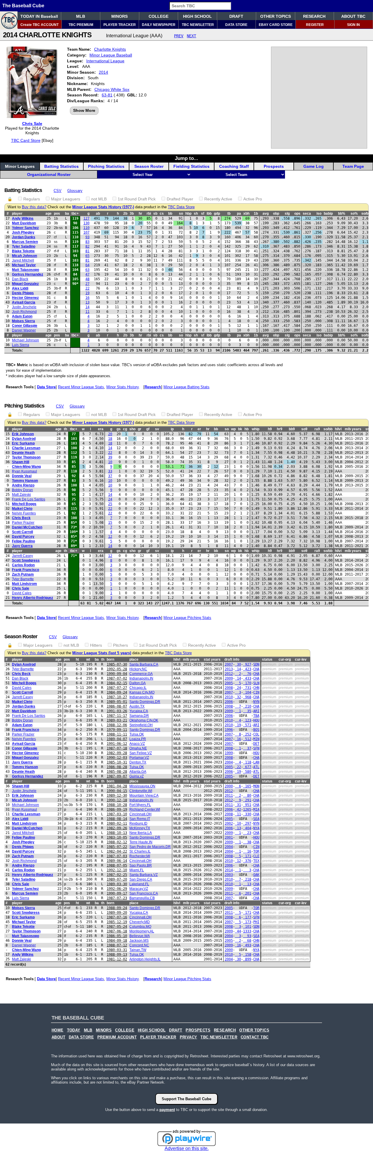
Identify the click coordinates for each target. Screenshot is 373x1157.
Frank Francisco (25, 570)
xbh (246, 213)
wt (88, 659)
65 (87, 256)
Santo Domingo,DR (144, 702)
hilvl (338, 429)
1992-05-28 (117, 669)
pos (57, 213)
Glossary (74, 190)
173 (247, 922)
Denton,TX (137, 762)
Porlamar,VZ (139, 758)
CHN (256, 688)
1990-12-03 (117, 758)
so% (354, 213)
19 (87, 293)
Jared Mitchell (23, 260)
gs (119, 429)
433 (247, 678)
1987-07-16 (117, 917)
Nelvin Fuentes (24, 513)
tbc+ (75, 213)
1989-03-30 (117, 884)
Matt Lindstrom (24, 584)
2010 (229, 697)
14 (87, 307)
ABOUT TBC (353, 16)
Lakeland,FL (139, 884)
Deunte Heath (23, 453)
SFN (256, 748)
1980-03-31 (117, 950)
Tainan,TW (137, 950)
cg (125, 429)
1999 (229, 753)
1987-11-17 (117, 716)
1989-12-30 (117, 795)
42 (238, 809)
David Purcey (23, 537)
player (17, 213)
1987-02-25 (117, 875)
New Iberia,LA (140, 833)
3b (132, 213)
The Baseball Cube (23, 5)
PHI (256, 922)
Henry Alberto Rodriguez (32, 598)
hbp (188, 213)
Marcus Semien (25, 242)
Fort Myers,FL (140, 805)
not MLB (99, 199)
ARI (256, 711)
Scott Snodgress (26, 560)
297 (247, 823)
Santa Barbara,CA (143, 664)
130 (86, 223)
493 (247, 945)
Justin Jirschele (24, 307)
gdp (217, 213)
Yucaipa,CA (138, 711)
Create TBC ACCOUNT (39, 25)
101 (247, 927)
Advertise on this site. (187, 1148)
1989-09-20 (117, 913)
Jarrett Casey (22, 556)
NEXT (191, 35)
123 (247, 720)
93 (87, 237)
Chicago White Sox (111, 89)
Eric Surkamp (23, 443)
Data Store (46, 387)
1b (256, 213)
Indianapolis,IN (141, 678)
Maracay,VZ (138, 889)
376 (247, 861)
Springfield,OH (141, 725)
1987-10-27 (117, 697)
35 (247, 711)
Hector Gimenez (25, 298)
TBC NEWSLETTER (198, 25)
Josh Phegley (23, 232)
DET (256, 744)
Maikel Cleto (22, 509)
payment (167, 1109)
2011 (229, 795)
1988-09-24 (117, 908)
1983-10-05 (117, 837)
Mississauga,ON (142, 786)
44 (238, 931)
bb (170, 213)
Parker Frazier (23, 523)
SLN (256, 683)
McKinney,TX (139, 828)
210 (247, 706)
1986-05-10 (117, 936)
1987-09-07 (117, 776)
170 (247, 683)
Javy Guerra (22, 546)
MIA (256, 809)
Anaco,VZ (137, 744)
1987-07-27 (117, 688)
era (100, 429)
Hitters (96, 645)
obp (276, 213)
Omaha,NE (138, 748)
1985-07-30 (117, 664)
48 (87, 279)
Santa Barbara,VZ (143, 875)
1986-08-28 (117, 767)
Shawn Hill (20, 462)
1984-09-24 (117, 692)
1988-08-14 (117, 819)
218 (247, 879)
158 (247, 955)
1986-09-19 (117, 809)
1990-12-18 (117, 800)
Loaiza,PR (137, 739)
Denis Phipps (23, 293)
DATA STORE (236, 25)
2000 (229, 786)
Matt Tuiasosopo (25, 270)
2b (125, 213)
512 (247, 739)
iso (318, 213)
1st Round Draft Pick (137, 199)
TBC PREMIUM (80, 25)
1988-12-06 (117, 725)
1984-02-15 (117, 683)
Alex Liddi (20, 288)
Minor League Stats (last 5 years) (101, 653)
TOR (256, 851)
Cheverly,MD (139, 922)
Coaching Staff (234, 166)
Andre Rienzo (23, 485)
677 (247, 767)
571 (247, 725)
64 (87, 265)
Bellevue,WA (139, 936)
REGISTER (315, 25)
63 (87, 270)
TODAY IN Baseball (39, 16)
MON (256, 786)
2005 (229, 683)
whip (255, 429)
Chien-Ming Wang (26, 467)
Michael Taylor (24, 265)
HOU (256, 720)
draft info (231, 659)
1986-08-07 (117, 706)
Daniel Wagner (24, 330)
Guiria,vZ (136, 776)
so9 (304, 429)
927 (247, 664)
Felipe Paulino (23, 541)
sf (202, 213)
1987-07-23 (117, 898)
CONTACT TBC (254, 1037)
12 (110, 537)
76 (247, 674)
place (133, 659)
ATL (256, 767)
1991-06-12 (117, 744)
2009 (229, 678)
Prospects (274, 166)
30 (238, 664)
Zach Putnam (23, 574)
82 (87, 246)
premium (269, 664)
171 (247, 856)
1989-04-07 (117, 739)
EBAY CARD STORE (276, 25)
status (267, 659)
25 (110, 504)
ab (98, 213)
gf (147, 429)
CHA (256, 669)
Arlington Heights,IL (145, 959)
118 (247, 762)
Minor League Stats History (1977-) (103, 207)
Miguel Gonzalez (25, 284)
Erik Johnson (23, 434)
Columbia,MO (140, 927)
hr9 (279, 429)
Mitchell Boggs (24, 504)
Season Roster (148, 166)
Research (153, 387)
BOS (256, 730)
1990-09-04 (117, 674)
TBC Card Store (26, 140)
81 (87, 251)
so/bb (365, 213)
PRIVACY (188, 1037)
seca (307, 213)
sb (155, 213)
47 (87, 274)
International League (105, 61)
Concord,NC (139, 945)
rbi (149, 213)
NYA (256, 828)
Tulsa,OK (136, 734)
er (199, 429)
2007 (229, 664)
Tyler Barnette (23, 579)
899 (247, 959)
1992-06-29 (117, 889)
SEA (256, 819)
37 (110, 476)
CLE (256, 856)
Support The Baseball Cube (186, 1099)
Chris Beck (21, 518)
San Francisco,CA (143, 893)
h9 (270, 429)
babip (328, 213)
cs (162, 213)
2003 (229, 875)
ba (67, 213)
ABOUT (58, 1037)
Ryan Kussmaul (24, 471)
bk (240, 429)
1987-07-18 (117, 748)
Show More (84, 110)
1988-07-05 (117, 865)
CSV (57, 190)
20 (110, 434)
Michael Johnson (25, 340)
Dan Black (20, 279)
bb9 (292, 429)
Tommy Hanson (25, 481)
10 (110, 462)
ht (77, 659)
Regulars (31, 199)
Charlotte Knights (110, 49)
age (48, 213)
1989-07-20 (117, 879)
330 (247, 814)
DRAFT (236, 16)
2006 (229, 702)
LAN (256, 762)
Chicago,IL (138, 688)
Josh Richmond (24, 312)
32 (238, 697)
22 (87, 288)
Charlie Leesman (26, 448)
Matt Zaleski (21, 495)
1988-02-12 (117, 842)
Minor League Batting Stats (186, 387)
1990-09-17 (117, 893)
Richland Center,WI (144, 809)
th (65, 429)
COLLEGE (158, 16)
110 (86, 228)
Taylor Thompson (26, 457)
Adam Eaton (22, 316)
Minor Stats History (122, 387)
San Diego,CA (140, 879)
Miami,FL (136, 870)
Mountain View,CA (144, 795)
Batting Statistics (61, 166)
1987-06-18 (117, 931)
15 (110, 523)
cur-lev (301, 659)
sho (132, 429)
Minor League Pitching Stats (187, 617)
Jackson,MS (139, 941)
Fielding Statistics (191, 166)
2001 (229, 837)
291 (247, 800)
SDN (256, 664)
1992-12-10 (117, 870)
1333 (247, 931)
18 (110, 439)
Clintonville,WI (140, 791)
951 (247, 805)
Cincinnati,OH (140, 814)
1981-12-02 (117, 959)
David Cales (21, 593)
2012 (229, 674)
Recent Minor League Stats (81, 387)
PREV (178, 35)
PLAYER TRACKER (119, 25)
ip (172, 429)
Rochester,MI (139, 856)
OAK (256, 875)
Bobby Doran (22, 490)
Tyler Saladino (23, 246)
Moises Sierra (23, 321)
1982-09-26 (117, 828)
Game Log (313, 166)
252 (247, 734)
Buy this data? (34, 207)
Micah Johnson (24, 256)
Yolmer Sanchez (25, 228)
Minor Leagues (20, 166)
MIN (256, 739)
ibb (209, 213)
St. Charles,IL (140, 851)
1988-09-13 (117, 955)
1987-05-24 (117, 927)
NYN (256, 702)
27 (87, 284)
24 (110, 499)
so (181, 213)
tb (229, 213)
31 (238, 805)
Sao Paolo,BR (140, 865)
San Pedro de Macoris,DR (150, 847)
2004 (229, 762)
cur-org (285, 659)
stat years (212, 659)
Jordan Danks (23, 237)
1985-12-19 (117, 922)
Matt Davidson (24, 223)
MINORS (119, 16)
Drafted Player (180, 199)
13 (87, 302)
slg (287, 213)
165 (247, 786)
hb (246, 429)
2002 (229, 823)
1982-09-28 (117, 753)
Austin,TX (137, 706)
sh (196, 213)
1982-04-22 (117, 851)
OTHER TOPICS (275, 16)
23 (247, 833)
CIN (256, 692)
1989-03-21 (117, 720)
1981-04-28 (117, 786)
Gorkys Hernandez (27, 274)
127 (86, 218)
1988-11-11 (117, 734)
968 (247, 697)
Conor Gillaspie (24, 326)
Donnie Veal (21, 476)
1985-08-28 (117, 772)
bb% (341, 213)
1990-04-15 (117, 791)
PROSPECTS (198, 1030)
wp (233, 429)
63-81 (107, 95)
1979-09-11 (117, 730)
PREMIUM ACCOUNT (117, 1037)
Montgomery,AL (141, 931)
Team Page (353, 166)
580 (247, 772)
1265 (247, 809)
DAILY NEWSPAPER (158, 25)
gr (139, 429)
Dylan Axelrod (24, 439)
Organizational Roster (49, 174)
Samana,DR (139, 716)
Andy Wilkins (23, 218)
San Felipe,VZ (140, 753)
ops (297, 213)
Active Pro (252, 199)
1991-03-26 (117, 711)
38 (247, 842)
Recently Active (218, 199)
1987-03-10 (117, 814)
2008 (229, 688)
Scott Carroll (22, 532)
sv (157, 429)
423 (247, 669)
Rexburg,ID (138, 823)
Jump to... (186, 158)
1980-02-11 (117, 823)
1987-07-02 (117, 678)
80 (247, 795)
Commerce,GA (141, 674)
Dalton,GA (137, 683)
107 (86, 232)
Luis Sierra (20, 345)
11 (87, 312)
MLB (80, 16)
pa (239, 213)
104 (247, 692)
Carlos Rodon (23, 565)
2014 (103, 72)
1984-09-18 (117, 941)
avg (266, 213)
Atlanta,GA (137, 772)
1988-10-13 (117, 833)
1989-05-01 (117, 702)
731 (247, 688)
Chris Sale (32, 123)
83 (87, 242)
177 (247, 917)
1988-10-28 (117, 805)
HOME (58, 1030)
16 (87, 298)
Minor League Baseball (110, 55)
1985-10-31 (117, 762)
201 (247, 893)
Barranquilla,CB (142, 898)
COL (256, 734)
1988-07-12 (117, 945)
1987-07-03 (117, 856)
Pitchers (120, 645)
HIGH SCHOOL (197, 16)
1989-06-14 (117, 861)
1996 (229, 730)
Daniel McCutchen (27, 527)
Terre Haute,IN (140, 842)
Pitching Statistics (106, 166)
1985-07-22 (117, 847)
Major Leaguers (65, 199)
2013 (229, 669)
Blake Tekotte (23, 251)
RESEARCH (314, 16)
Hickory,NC (138, 669)
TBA (256, 716)
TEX (256, 861)
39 (110, 457)
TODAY (73, 1030)
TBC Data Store (181, 207)
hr (140, 213)
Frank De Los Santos (28, 499)
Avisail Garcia (23, 302)
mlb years (353, 429)
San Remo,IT (139, 819)
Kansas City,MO (141, 692)
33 (110, 471)
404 (247, 828)
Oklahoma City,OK (143, 720)
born (110, 659)
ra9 (317, 429)
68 (247, 941)
